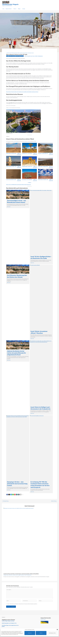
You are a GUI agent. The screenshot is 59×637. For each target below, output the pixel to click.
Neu (10, 52)
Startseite (8, 52)
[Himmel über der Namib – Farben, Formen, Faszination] (45, 173)
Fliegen (19, 8)
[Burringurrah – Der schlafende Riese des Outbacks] (29, 173)
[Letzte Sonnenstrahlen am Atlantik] (13, 173)
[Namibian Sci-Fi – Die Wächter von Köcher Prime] (29, 147)
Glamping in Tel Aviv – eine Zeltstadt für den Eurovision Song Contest (17, 483)
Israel (33, 52)
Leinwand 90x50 (51, 167)
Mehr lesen (8, 206)
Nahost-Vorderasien (28, 52)
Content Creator (43, 619)
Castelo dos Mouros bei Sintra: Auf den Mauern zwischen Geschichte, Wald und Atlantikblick (21, 573)
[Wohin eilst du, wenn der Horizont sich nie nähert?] (13, 147)
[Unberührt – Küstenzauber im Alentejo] (45, 147)
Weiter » (30, 182)
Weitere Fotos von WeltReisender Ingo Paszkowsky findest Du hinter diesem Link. (18, 184)
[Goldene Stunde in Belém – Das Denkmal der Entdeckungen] (13, 160)
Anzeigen (23, 8)
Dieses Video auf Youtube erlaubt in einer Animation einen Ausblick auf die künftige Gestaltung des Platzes (22, 91)
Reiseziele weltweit (8, 8)
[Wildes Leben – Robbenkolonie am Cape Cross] (45, 161)
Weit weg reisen (20, 52)
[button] (57, 629)
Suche (3, 8)
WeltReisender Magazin (10, 4)
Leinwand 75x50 (19, 154)
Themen (14, 8)
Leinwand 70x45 (19, 180)
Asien (24, 52)
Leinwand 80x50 (35, 167)
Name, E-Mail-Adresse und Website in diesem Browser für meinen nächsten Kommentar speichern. (22, 603)
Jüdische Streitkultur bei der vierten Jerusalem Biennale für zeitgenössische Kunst (16, 353)
